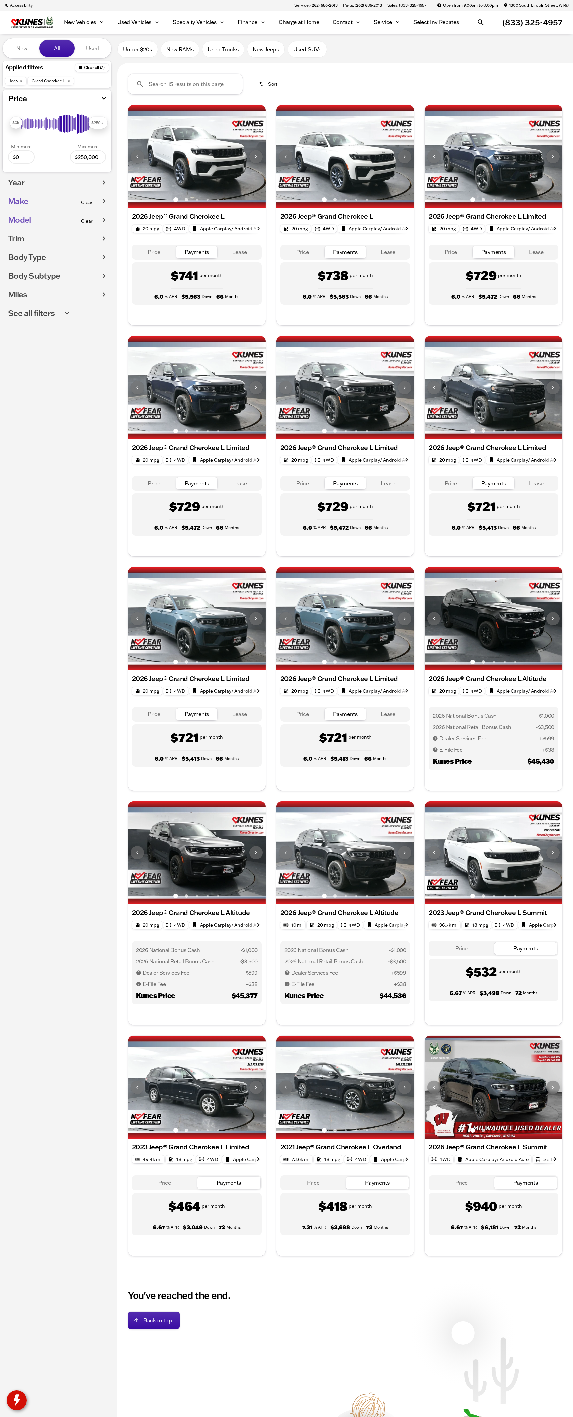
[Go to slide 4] (208, 200)
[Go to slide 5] (218, 200)
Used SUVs (307, 49)
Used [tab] (92, 48)
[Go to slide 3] (197, 200)
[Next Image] (256, 156)
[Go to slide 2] (186, 200)
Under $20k (137, 49)
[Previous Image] (137, 156)
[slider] (16, 123)
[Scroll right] (258, 229)
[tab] (154, 252)
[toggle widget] (17, 1400)
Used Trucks (223, 49)
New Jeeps (266, 49)
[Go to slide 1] (176, 200)
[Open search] (480, 22)
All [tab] (57, 48)
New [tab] (21, 48)
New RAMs (180, 49)
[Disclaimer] (435, 738)
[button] (138, 156)
